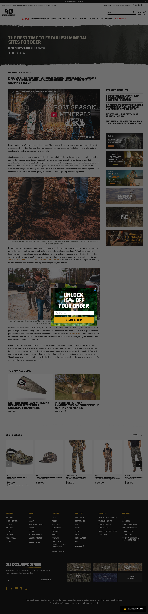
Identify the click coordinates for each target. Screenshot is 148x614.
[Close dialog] (95, 290)
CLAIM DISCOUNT (74, 320)
